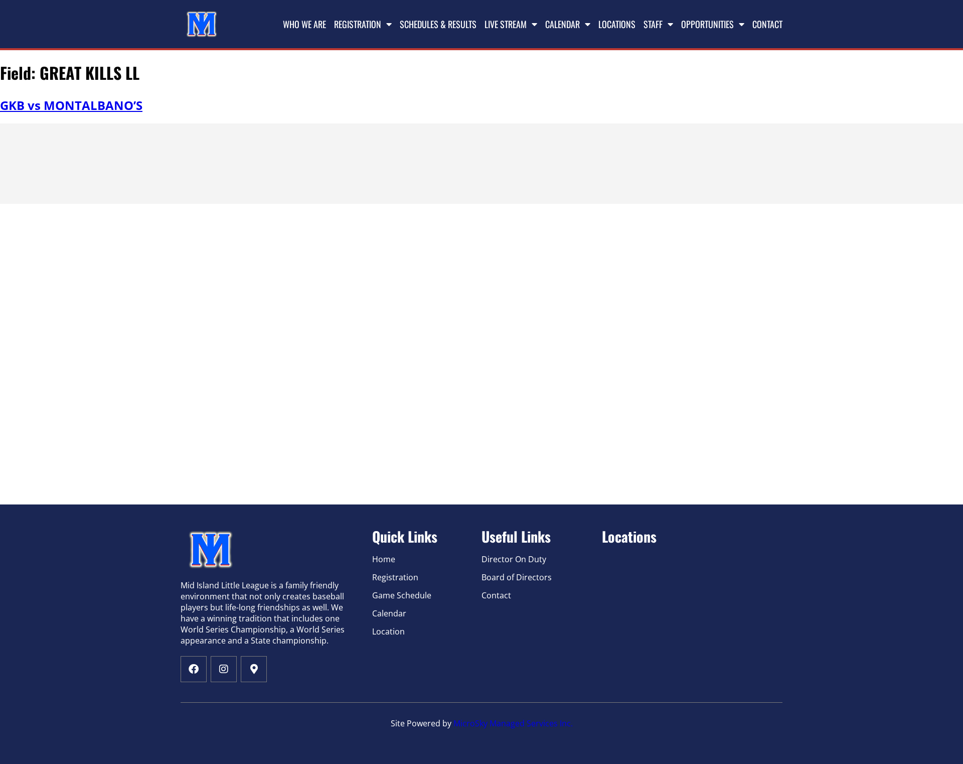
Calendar (562, 24)
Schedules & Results (438, 24)
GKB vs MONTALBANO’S (71, 105)
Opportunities (707, 24)
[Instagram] (224, 669)
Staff (653, 24)
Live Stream (506, 24)
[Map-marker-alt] (254, 669)
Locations (616, 24)
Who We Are (304, 24)
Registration (357, 24)
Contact (767, 24)
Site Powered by (422, 723)
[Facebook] (194, 669)
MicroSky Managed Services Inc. (513, 723)
